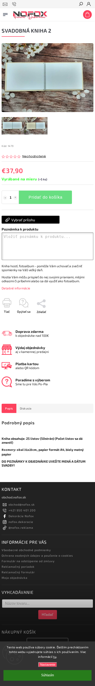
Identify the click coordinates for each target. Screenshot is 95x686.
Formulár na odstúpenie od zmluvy (28, 561)
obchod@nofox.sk (22, 504)
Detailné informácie (16, 288)
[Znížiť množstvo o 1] (5, 198)
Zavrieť (81, 320)
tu (54, 657)
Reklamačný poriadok (18, 566)
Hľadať (47, 614)
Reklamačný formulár (18, 572)
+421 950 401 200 (22, 510)
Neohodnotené (34, 156)
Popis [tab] (9, 408)
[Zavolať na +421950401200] (15, 4)
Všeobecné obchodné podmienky (26, 550)
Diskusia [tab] (26, 408)
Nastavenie (47, 664)
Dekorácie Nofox (21, 516)
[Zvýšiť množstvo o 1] (15, 198)
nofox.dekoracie (21, 522)
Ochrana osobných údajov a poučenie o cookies (37, 555)
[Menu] (5, 13)
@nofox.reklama (21, 527)
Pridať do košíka (45, 197)
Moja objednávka (14, 578)
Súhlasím (47, 675)
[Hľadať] (80, 4)
